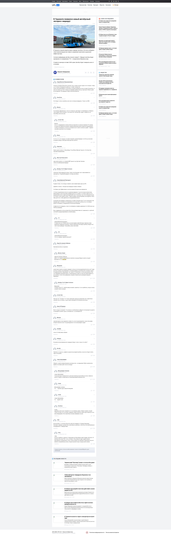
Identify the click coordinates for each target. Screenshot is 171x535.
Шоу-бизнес (65, 1)
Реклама (92, 1)
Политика (90, 5)
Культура (59, 1)
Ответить (55, 93)
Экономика (108, 5)
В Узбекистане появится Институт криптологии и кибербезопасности (78, 503)
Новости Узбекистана (59, 67)
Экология (75, 1)
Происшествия (82, 5)
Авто (80, 1)
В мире (53, 1)
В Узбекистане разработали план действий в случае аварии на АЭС (79, 489)
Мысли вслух (86, 1)
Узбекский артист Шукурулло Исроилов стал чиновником (77, 475)
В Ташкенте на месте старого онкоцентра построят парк (79, 517)
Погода (116, 5)
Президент (95, 5)
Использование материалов (112, 532)
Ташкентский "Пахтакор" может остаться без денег (79, 462)
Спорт (70, 1)
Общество (102, 5)
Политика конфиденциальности (96, 532)
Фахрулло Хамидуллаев (63, 71)
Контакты (97, 1)
